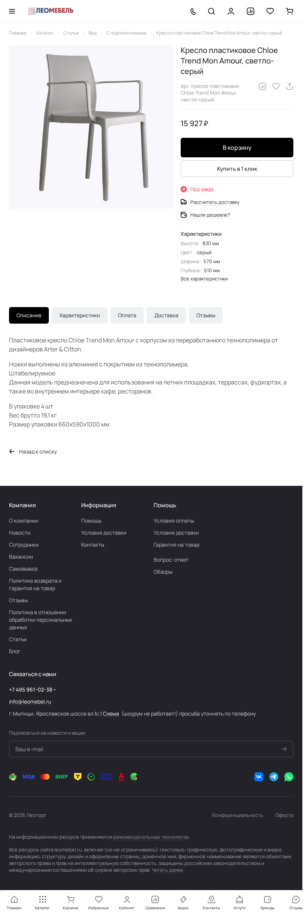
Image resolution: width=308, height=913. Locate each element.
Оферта (284, 815)
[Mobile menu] (12, 11)
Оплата (127, 315)
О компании (23, 520)
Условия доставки (104, 532)
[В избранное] (276, 86)
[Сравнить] (262, 86)
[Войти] (231, 11)
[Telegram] (273, 776)
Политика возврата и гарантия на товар (35, 584)
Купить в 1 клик (237, 169)
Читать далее (167, 869)
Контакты (92, 544)
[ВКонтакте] (258, 776)
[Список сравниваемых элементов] (250, 11)
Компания (22, 505)
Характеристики (79, 315)
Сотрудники (24, 544)
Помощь (91, 520)
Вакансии (21, 556)
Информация (98, 505)
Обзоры (163, 571)
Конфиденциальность (237, 815)
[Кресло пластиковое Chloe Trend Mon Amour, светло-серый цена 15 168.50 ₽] (91, 127)
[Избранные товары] (270, 11)
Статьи (18, 639)
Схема (111, 713)
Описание (29, 315)
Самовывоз (23, 568)
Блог (15, 651)
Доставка (166, 315)
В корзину (237, 147)
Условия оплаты (174, 520)
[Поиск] (211, 11)
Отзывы (205, 315)
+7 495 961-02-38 (30, 689)
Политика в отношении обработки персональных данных (40, 620)
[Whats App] (288, 776)
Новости (19, 532)
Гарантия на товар (176, 544)
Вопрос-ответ (171, 559)
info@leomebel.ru (30, 701)
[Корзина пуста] (289, 11)
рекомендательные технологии (151, 836)
